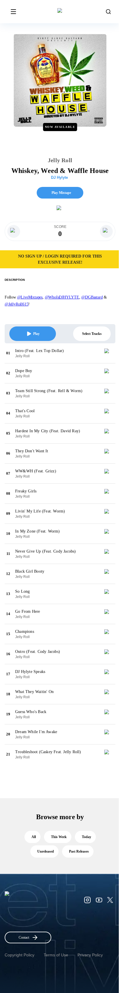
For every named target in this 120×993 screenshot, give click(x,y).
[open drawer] (13, 12)
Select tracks (92, 334)
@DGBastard (92, 297)
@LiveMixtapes (30, 297)
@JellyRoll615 (16, 304)
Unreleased (45, 851)
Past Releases (79, 851)
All (33, 837)
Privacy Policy (90, 955)
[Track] (109, 353)
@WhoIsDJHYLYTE (62, 297)
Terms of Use (56, 955)
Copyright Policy (19, 955)
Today (86, 837)
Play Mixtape (61, 193)
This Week (59, 837)
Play (36, 334)
